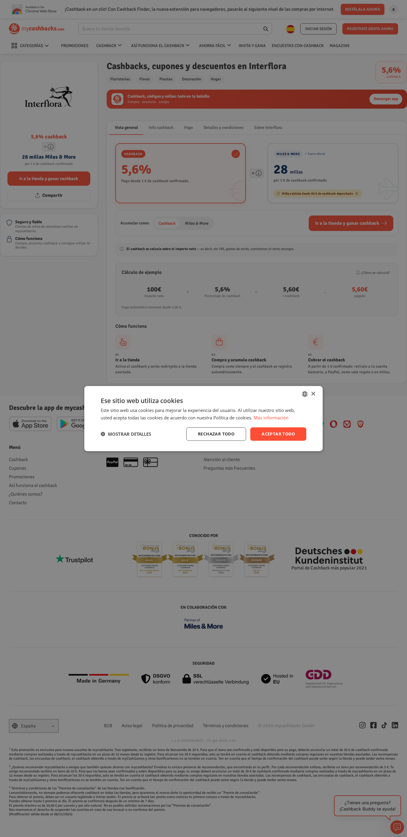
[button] (126, 434)
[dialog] (203, 418)
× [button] (313, 393)
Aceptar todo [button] (278, 434)
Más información (271, 418)
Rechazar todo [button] (216, 434)
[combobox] (305, 394)
